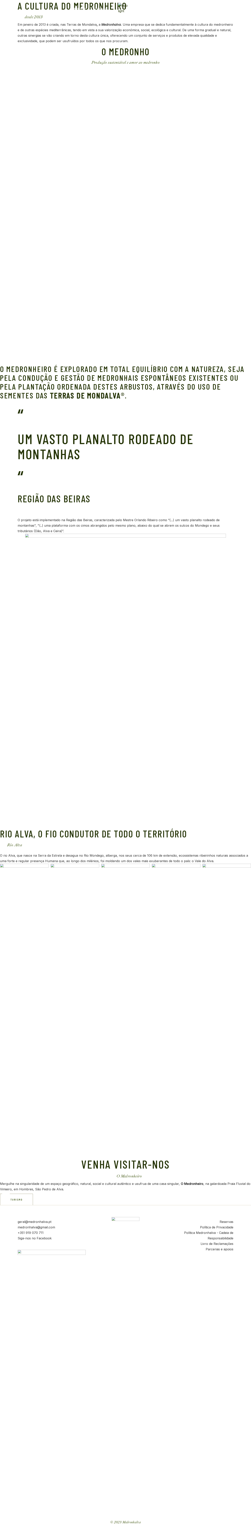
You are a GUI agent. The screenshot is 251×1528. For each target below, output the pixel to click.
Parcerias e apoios (219, 1249)
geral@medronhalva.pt (34, 1222)
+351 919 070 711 (31, 1233)
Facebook (44, 1238)
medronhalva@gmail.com (36, 1227)
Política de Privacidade (216, 1227)
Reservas (226, 1222)
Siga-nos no (27, 1238)
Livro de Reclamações (217, 1244)
